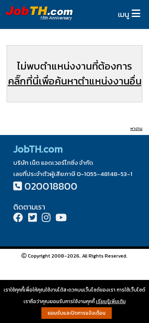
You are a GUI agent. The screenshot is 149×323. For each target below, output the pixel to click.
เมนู (123, 14)
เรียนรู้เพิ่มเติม (111, 301)
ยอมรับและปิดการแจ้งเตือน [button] (77, 313)
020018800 (50, 186)
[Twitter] (32, 218)
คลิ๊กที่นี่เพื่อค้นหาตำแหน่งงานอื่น (75, 81)
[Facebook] (18, 218)
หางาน (136, 128)
